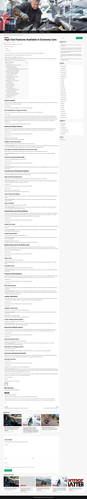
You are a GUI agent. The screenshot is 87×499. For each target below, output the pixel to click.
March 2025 (63, 87)
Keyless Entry (9, 81)
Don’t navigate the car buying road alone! (14, 65)
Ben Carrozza (8, 97)
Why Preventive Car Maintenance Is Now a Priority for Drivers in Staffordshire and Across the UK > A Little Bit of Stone (71, 49)
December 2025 (63, 70)
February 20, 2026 (47, 430)
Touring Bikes (42, 32)
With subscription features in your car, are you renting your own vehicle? (12, 429)
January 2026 (63, 68)
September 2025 (64, 76)
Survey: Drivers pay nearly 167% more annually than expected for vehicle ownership (71, 59)
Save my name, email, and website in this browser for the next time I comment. (20, 467)
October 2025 (63, 74)
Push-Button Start (10, 83)
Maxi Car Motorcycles (8, 32)
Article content (8, 63)
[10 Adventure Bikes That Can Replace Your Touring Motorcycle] (50, 420)
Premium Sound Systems (10, 84)
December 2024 (63, 93)
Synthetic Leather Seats (11, 88)
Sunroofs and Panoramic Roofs (11, 94)
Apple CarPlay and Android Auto (12, 72)
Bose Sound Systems (10, 85)
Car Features (16, 32)
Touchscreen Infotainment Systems (12, 71)
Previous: (16, 407)
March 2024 (63, 111)
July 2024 (62, 103)
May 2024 (62, 107)
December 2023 (63, 117)
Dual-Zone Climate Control (11, 90)
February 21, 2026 (29, 433)
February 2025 (63, 89)
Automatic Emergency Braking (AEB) (13, 70)
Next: (51, 407)
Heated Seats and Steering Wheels (12, 76)
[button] (82, 32)
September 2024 (64, 99)
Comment (6, 444)
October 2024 (63, 97)
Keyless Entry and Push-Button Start (12, 80)
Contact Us (48, 32)
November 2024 (63, 95)
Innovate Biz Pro (63, 139)
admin (24, 433)
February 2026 (63, 66)
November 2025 (63, 72)
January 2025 (63, 91)
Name (5, 458)
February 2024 (63, 113)
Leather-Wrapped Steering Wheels (13, 89)
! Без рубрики (63, 123)
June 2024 (62, 105)
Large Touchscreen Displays (12, 74)
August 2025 (63, 78)
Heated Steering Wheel (11, 79)
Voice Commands (10, 75)
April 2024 (62, 109)
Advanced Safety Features (10, 66)
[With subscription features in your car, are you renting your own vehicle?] (13, 420)
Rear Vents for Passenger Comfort (13, 93)
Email (33, 458)
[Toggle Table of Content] (26, 62)
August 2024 (63, 101)
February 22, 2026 (10, 490)
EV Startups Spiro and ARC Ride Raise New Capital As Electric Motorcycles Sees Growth (71, 52)
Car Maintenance (24, 32)
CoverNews (47, 497)
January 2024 (63, 115)
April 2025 (62, 85)
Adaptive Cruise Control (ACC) (12, 67)
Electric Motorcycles (33, 32)
